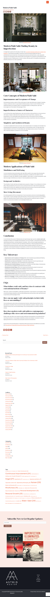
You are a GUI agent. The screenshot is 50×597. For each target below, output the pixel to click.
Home (38, 575)
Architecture (8, 444)
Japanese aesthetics (35, 479)
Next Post (46, 335)
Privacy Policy (33, 591)
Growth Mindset (16, 476)
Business (14, 471)
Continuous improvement (18, 473)
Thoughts (38, 579)
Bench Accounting (27, 92)
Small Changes (22, 498)
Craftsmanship (34, 473)
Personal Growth (14, 494)
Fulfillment (8, 476)
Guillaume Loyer (27, 232)
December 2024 (8, 397)
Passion (17, 490)
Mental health (20, 485)
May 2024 (7, 410)
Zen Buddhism (17, 503)
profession (33, 493)
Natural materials (9, 490)
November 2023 (8, 422)
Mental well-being (27, 485)
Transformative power (10, 501)
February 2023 (8, 427)
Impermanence (26, 479)
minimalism (21, 488)
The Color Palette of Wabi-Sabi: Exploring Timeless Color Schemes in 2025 (21, 360)
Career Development (23, 471)
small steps (28, 498)
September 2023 (9, 425)
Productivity (26, 493)
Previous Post (4, 335)
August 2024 (8, 405)
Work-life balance (9, 503)
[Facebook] (4, 12)
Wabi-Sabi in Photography (11, 378)
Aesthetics (7, 442)
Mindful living (34, 485)
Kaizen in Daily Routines (10, 372)
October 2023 (8, 424)
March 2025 (7, 394)
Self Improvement (9, 498)
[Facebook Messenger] (6, 12)
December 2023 (8, 420)
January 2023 (8, 429)
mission (27, 488)
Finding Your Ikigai (9, 366)
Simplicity (16, 498)
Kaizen (6, 448)
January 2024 (8, 418)
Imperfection (18, 479)
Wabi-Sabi (5, 9)
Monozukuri (7, 452)
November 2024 (8, 399)
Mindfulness (8, 450)
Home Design (33, 476)
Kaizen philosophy (11, 485)
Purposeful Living (19, 496)
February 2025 (8, 395)
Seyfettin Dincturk (27, 42)
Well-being (38, 501)
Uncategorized (8, 455)
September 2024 (9, 403)
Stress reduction (36, 498)
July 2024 (7, 407)
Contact (38, 581)
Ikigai (6, 446)
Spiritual (7, 454)
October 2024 (8, 401)
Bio (38, 576)
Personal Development (29, 491)
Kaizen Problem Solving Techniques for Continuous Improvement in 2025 (21, 354)
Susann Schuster (27, 163)
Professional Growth (10, 496)
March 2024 (7, 414)
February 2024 (8, 416)
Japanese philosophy (23, 482)
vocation (18, 501)
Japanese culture (10, 482)
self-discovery (34, 496)
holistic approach (26, 476)
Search (4, 340)
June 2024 (7, 409)
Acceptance (8, 471)
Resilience (27, 496)
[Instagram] (8, 12)
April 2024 (7, 412)
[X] (10, 12)
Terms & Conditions (41, 591)
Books (38, 578)
